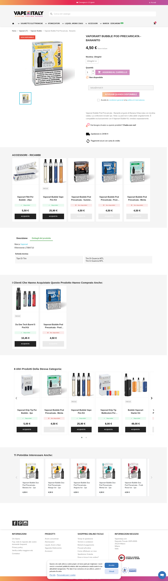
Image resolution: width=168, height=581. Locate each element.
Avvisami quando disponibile (121, 94)
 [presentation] (16, 398)
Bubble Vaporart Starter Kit (135, 411)
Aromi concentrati (52, 539)
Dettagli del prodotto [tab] (41, 238)
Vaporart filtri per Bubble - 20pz (25, 198)
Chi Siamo (16, 539)
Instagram (25, 523)
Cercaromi (116, 23)
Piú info (52, 575)
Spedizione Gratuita (85, 554)
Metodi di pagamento (86, 545)
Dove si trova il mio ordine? (88, 557)
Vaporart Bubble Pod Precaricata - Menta (137, 198)
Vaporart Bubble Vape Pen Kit (53, 198)
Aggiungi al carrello (112, 72)
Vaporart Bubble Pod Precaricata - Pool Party (109, 198)
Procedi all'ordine (84, 548)
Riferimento (20, 248)
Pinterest (20, 523)
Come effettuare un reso (87, 551)
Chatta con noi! (129, 125)
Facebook (14, 523)
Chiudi (111, 571)
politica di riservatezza (136, 100)
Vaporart (24, 244)
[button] (82, 437)
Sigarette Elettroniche (30, 23)
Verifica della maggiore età (22, 550)
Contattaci (16, 553)
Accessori (91, 23)
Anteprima (25, 171)
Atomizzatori (52, 23)
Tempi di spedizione (85, 539)
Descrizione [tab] (22, 238)
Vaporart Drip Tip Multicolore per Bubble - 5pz (108, 412)
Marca (17, 244)
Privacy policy (17, 547)
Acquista (25, 216)
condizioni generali (116, 100)
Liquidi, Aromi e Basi (72, 23)
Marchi (104, 23)
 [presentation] (151, 398)
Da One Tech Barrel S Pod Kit (25, 326)
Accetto (111, 565)
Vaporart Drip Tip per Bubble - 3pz (27, 411)
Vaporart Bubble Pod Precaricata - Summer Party (81, 198)
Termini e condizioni (85, 542)
